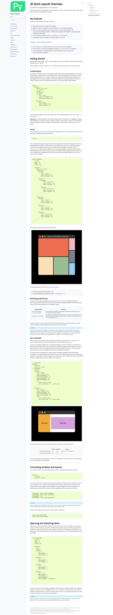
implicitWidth (34, 316)
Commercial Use (13, 26)
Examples (12, 40)
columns (69, 49)
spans (33, 526)
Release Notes (13, 54)
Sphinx (35, 613)
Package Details (13, 28)
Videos (11, 42)
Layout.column (62, 47)
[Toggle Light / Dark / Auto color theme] (82, 3)
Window (70, 486)
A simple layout (92, 7)
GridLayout (38, 42)
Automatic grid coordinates (39, 49)
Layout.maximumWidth (39, 32)
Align (34, 26)
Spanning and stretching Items (93, 15)
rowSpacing (55, 35)
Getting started (91, 6)
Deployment (12, 44)
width (38, 79)
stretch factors (61, 37)
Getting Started (13, 24)
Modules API (13, 31)
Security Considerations (15, 35)
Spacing (92, 9)
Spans (34, 51)
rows (62, 49)
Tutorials (12, 38)
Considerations (13, 47)
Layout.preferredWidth (65, 30)
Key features (90, 4)
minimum (68, 340)
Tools (11, 33)
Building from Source (14, 51)
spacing (42, 35)
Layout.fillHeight (63, 28)
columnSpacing (63, 35)
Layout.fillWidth (53, 28)
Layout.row (53, 47)
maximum (32, 342)
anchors (32, 116)
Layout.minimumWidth (53, 30)
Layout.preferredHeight (36, 312)
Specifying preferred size (93, 10)
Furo (45, 613)
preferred (73, 340)
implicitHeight (40, 316)
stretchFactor (40, 593)
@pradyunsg (40, 613)
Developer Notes (13, 49)
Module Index (13, 56)
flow (59, 49)
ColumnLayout (33, 149)
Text (68, 316)
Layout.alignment (47, 26)
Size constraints (92, 12)
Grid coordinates (37, 47)
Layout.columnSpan (38, 52)
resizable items (40, 28)
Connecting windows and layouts (94, 13)
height (44, 79)
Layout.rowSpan (67, 51)
